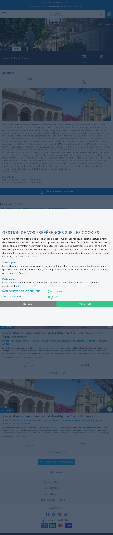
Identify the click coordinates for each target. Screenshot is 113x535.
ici (19, 286)
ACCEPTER (85, 303)
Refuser (28, 303)
